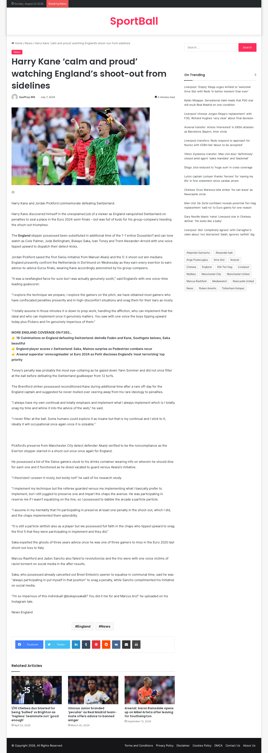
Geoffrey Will (27, 97)
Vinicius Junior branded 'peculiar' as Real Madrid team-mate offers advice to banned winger (92, 714)
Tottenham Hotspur (233, 288)
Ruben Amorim (207, 288)
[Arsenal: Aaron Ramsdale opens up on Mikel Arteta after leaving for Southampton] (150, 690)
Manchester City (211, 274)
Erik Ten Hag (224, 266)
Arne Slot (219, 259)
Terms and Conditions (139, 745)
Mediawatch (219, 281)
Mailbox (191, 274)
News (28, 43)
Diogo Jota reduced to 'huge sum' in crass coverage (218, 167)
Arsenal (234, 259)
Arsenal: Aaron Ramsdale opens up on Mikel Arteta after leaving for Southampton (149, 712)
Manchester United (238, 274)
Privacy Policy (165, 745)
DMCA (218, 745)
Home (18, 43)
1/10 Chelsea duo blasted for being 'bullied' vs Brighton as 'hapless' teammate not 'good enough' (35, 714)
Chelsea (191, 266)
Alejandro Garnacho (198, 252)
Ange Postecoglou (197, 259)
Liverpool (243, 266)
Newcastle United (243, 281)
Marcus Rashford (196, 281)
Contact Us (232, 745)
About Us (249, 745)
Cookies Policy (202, 745)
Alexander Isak (224, 252)
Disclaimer (183, 745)
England (83, 626)
